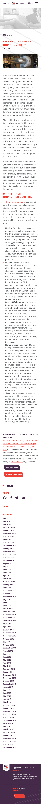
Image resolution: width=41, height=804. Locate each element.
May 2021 (7, 587)
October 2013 (8, 744)
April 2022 (7, 575)
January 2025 (8, 530)
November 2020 (9, 590)
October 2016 (8, 645)
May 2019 (7, 624)
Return (10, 485)
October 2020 (8, 594)
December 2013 (9, 738)
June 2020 (7, 602)
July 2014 (6, 726)
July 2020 (6, 600)
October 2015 (8, 681)
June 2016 (7, 657)
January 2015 (8, 708)
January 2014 (8, 735)
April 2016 (7, 663)
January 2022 (8, 584)
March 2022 (8, 578)
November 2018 (9, 636)
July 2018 (6, 642)
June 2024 (7, 539)
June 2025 (7, 521)
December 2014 (9, 711)
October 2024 (8, 536)
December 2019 (9, 615)
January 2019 (8, 630)
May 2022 (7, 572)
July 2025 (6, 518)
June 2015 (7, 693)
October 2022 (8, 557)
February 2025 (9, 527)
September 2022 (9, 560)
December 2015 (9, 675)
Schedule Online (14, 474)
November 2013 (9, 741)
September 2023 (9, 545)
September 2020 (9, 596)
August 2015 (8, 687)
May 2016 (7, 660)
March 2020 (8, 609)
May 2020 (7, 606)
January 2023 (8, 548)
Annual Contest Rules (30, 776)
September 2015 (9, 684)
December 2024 (9, 533)
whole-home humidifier (15, 202)
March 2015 (8, 702)
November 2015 (9, 678)
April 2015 (7, 699)
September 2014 (9, 720)
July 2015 (6, 690)
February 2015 (9, 705)
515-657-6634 (17, 461)
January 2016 (8, 672)
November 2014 (9, 714)
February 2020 (9, 612)
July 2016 (6, 654)
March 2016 (8, 666)
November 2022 (9, 554)
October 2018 (8, 639)
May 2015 (7, 696)
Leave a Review (19, 796)
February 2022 (9, 581)
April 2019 (7, 627)
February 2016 (9, 669)
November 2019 (9, 618)
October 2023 (8, 542)
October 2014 (8, 717)
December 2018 (9, 633)
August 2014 (8, 723)
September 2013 (9, 747)
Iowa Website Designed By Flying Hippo (23, 779)
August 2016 (8, 651)
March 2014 (8, 729)
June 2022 (7, 569)
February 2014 (9, 732)
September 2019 (9, 621)
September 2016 (9, 648)
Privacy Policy (17, 776)
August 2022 (8, 563)
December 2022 (9, 551)
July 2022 (6, 566)
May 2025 (7, 524)
